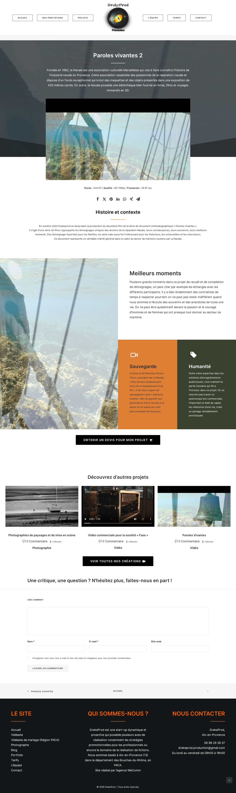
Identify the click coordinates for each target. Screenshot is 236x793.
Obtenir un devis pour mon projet (115, 440)
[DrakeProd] (118, 18)
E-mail (94, 641)
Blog (14, 750)
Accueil (118, 691)
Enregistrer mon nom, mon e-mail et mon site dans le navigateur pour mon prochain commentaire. (82, 658)
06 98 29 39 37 (214, 743)
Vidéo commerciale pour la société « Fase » (118, 535)
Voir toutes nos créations (115, 561)
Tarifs (15, 760)
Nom (31, 641)
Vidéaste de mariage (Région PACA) (35, 740)
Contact (16, 770)
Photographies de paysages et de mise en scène (41, 535)
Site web (156, 641)
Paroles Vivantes (194, 535)
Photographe (20, 745)
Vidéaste (17, 734)
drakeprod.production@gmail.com (201, 747)
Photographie (41, 548)
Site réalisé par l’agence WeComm (118, 770)
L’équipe (16, 765)
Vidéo (118, 547)
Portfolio (17, 755)
